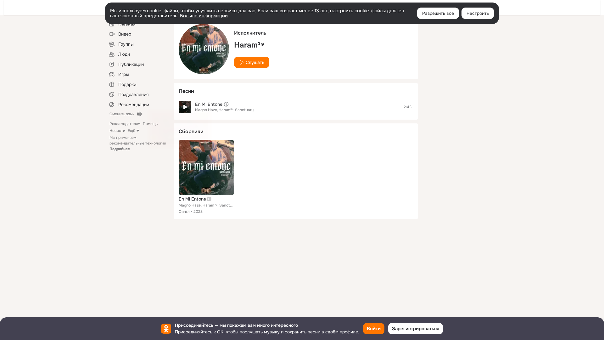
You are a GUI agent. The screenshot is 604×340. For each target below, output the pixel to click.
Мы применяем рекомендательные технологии (137, 143)
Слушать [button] (255, 62)
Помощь (150, 123)
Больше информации (204, 16)
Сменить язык (121, 113)
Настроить (478, 13)
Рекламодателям (124, 123)
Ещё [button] (131, 130)
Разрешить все (438, 13)
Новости (117, 130)
